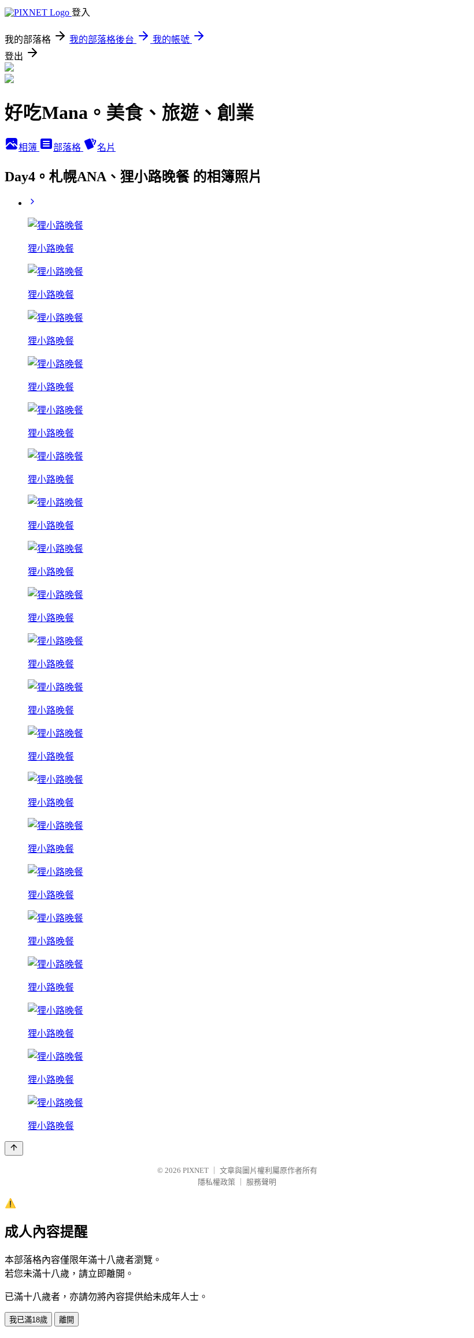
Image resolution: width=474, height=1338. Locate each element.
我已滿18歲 (28, 1319)
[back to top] (14, 1148)
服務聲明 (261, 1182)
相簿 (28, 147)
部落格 (68, 147)
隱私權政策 (216, 1182)
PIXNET (196, 1170)
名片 (106, 147)
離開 (66, 1319)
